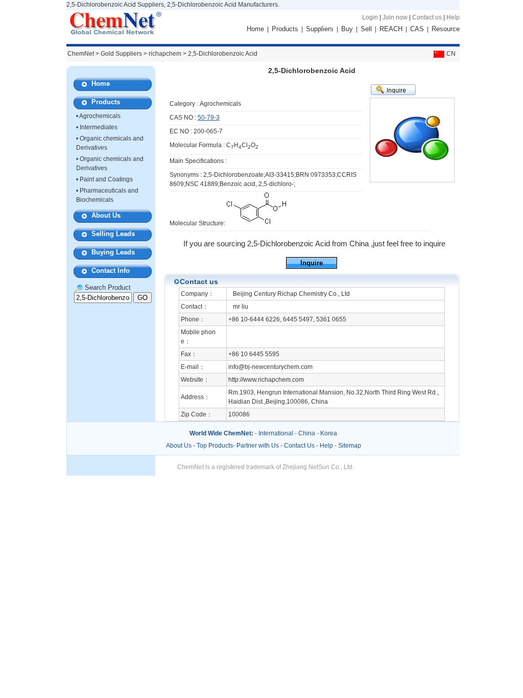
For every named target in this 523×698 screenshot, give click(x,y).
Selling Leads (113, 234)
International (275, 433)
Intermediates (98, 127)
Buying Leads (113, 252)
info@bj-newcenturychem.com (270, 366)
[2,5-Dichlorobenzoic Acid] (256, 223)
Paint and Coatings (106, 179)
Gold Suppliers (121, 53)
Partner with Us (258, 445)
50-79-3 (209, 117)
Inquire (311, 263)
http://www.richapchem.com (266, 379)
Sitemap (349, 445)
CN (451, 53)
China (306, 433)
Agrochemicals (100, 116)
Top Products (215, 445)
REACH (390, 29)
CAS (417, 29)
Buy (347, 29)
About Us (106, 215)
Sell (366, 29)
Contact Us (299, 445)
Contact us (427, 17)
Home (255, 29)
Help (453, 17)
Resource (446, 29)
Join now (395, 17)
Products (285, 29)
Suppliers (320, 29)
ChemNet (80, 53)
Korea (328, 433)
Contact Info (110, 270)
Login (370, 17)
